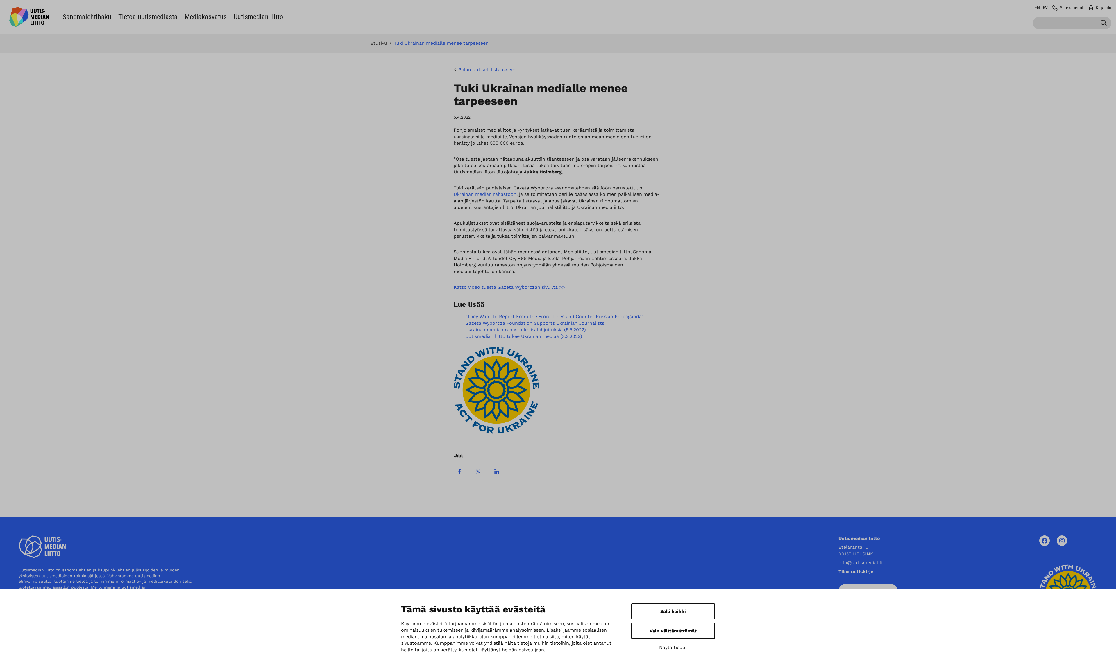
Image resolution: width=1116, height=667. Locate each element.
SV (1045, 7)
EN (1037, 7)
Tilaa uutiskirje (855, 571)
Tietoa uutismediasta (148, 17)
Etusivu (379, 43)
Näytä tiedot (673, 647)
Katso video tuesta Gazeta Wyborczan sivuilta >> (509, 287)
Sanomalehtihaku (87, 17)
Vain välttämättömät (673, 631)
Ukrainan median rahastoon (485, 194)
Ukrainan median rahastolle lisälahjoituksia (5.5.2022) (525, 329)
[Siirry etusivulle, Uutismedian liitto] (29, 17)
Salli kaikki (673, 611)
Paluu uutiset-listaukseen (487, 69)
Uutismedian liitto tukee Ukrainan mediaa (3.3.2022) (523, 336)
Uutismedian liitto (258, 17)
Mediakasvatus (206, 17)
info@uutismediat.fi (860, 562)
